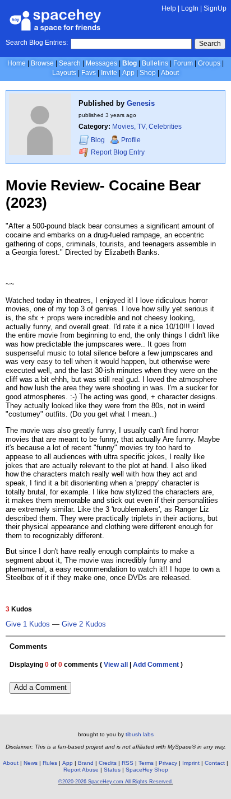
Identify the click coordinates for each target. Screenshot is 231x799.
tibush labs (140, 734)
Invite (109, 73)
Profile (131, 140)
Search (210, 44)
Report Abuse (81, 770)
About (170, 73)
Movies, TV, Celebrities (147, 126)
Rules (50, 763)
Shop (148, 73)
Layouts (64, 73)
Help (168, 8)
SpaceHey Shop (147, 770)
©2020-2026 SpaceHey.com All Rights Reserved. (115, 781)
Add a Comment (40, 687)
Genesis (141, 103)
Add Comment (156, 665)
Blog (129, 63)
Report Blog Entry (117, 152)
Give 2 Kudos (84, 624)
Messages (101, 63)
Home (16, 63)
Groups (209, 63)
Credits (108, 763)
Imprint (191, 763)
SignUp (215, 8)
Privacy (168, 763)
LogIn (189, 8)
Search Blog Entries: (37, 42)
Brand (86, 763)
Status (112, 770)
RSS (127, 763)
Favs (88, 73)
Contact (215, 763)
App (128, 73)
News (31, 763)
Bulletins (155, 63)
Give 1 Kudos (28, 624)
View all (116, 665)
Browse (42, 63)
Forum (183, 63)
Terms (146, 763)
